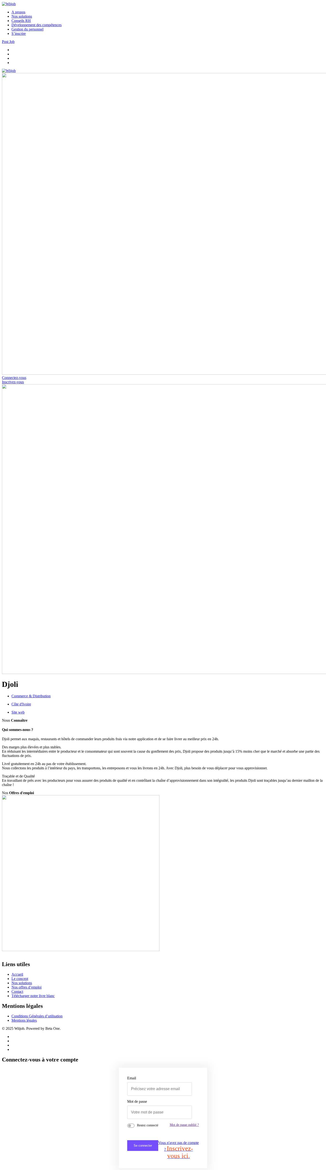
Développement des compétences (36, 25)
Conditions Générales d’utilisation (37, 1016)
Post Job (8, 42)
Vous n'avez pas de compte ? (178, 1150)
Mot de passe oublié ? (184, 1125)
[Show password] (182, 1112)
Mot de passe (137, 1101)
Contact (17, 991)
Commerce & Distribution (31, 696)
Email (131, 1078)
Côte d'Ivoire (21, 704)
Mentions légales (24, 1020)
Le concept (19, 979)
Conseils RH (21, 21)
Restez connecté (147, 1125)
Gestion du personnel (27, 29)
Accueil (17, 974)
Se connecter (143, 1145)
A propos (18, 12)
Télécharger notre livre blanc (33, 996)
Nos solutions (21, 16)
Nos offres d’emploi (26, 987)
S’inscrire (18, 33)
